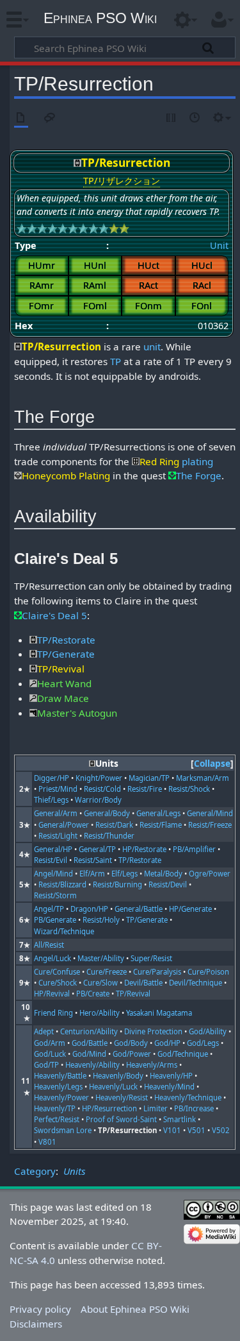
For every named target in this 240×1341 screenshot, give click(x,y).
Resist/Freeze (210, 825)
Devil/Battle (143, 982)
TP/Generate (147, 920)
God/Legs (203, 1043)
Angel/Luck (52, 958)
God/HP (167, 1043)
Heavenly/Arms (151, 1065)
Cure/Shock (57, 982)
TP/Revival (133, 993)
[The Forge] (172, 475)
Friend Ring (53, 1013)
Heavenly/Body (118, 1075)
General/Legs (158, 813)
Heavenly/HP (171, 1075)
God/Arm (49, 1043)
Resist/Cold (102, 789)
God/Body (131, 1043)
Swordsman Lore (63, 1130)
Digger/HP (51, 778)
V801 (47, 1142)
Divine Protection (153, 1031)
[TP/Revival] (33, 668)
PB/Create (92, 993)
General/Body (107, 813)
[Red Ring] (136, 461)
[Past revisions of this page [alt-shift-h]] (195, 118)
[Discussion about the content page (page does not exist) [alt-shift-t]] (50, 118)
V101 (172, 1130)
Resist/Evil (50, 860)
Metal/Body (163, 873)
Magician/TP (149, 778)
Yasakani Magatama (159, 1013)
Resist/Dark (114, 825)
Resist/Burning (117, 884)
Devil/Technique (195, 982)
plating (197, 461)
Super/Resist (151, 958)
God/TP (46, 1065)
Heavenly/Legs (58, 1086)
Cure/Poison (208, 972)
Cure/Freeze (106, 972)
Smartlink (179, 1119)
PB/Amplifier (194, 849)
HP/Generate (190, 909)
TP (115, 361)
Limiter (155, 1108)
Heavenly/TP (55, 1108)
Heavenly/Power (61, 1097)
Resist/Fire (144, 789)
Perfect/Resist (56, 1119)
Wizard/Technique (64, 931)
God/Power (132, 1054)
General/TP (97, 849)
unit (152, 346)
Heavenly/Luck (113, 1086)
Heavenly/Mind (169, 1086)
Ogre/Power (209, 873)
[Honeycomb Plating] (18, 475)
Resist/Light (57, 836)
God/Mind (89, 1054)
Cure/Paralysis (157, 972)
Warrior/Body (98, 800)
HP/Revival (52, 993)
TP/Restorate (139, 860)
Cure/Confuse (57, 972)
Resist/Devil (167, 884)
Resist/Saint (93, 860)
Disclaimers (36, 1323)
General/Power (63, 825)
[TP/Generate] (33, 653)
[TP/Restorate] (33, 639)
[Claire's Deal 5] (18, 615)
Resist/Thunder (109, 836)
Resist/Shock (189, 789)
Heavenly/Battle (60, 1075)
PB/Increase (194, 1108)
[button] (212, 764)
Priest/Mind (57, 789)
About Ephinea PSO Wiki (135, 1309)
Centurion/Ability (89, 1031)
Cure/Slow (100, 982)
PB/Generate (55, 920)
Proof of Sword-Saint (121, 1119)
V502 (221, 1130)
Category (35, 1171)
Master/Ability (100, 958)
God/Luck (50, 1054)
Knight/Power (99, 778)
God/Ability (208, 1031)
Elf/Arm (92, 873)
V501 (196, 1130)
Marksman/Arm (202, 778)
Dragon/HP (89, 909)
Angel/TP (49, 909)
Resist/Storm (55, 895)
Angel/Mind (53, 873)
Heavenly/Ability (92, 1065)
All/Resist (49, 945)
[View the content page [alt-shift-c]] (21, 118)
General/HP (53, 849)
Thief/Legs (51, 800)
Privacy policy (40, 1309)
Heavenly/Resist (121, 1097)
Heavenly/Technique (187, 1097)
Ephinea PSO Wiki (100, 18)
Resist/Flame (161, 825)
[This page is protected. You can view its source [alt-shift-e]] (171, 118)
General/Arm (55, 813)
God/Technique (182, 1054)
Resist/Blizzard (62, 884)
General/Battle (139, 909)
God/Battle (90, 1043)
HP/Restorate (144, 849)
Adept (44, 1031)
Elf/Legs (124, 873)
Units (74, 1171)
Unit (219, 245)
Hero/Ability (99, 1013)
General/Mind (210, 813)
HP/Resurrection (109, 1108)
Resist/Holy (101, 920)
